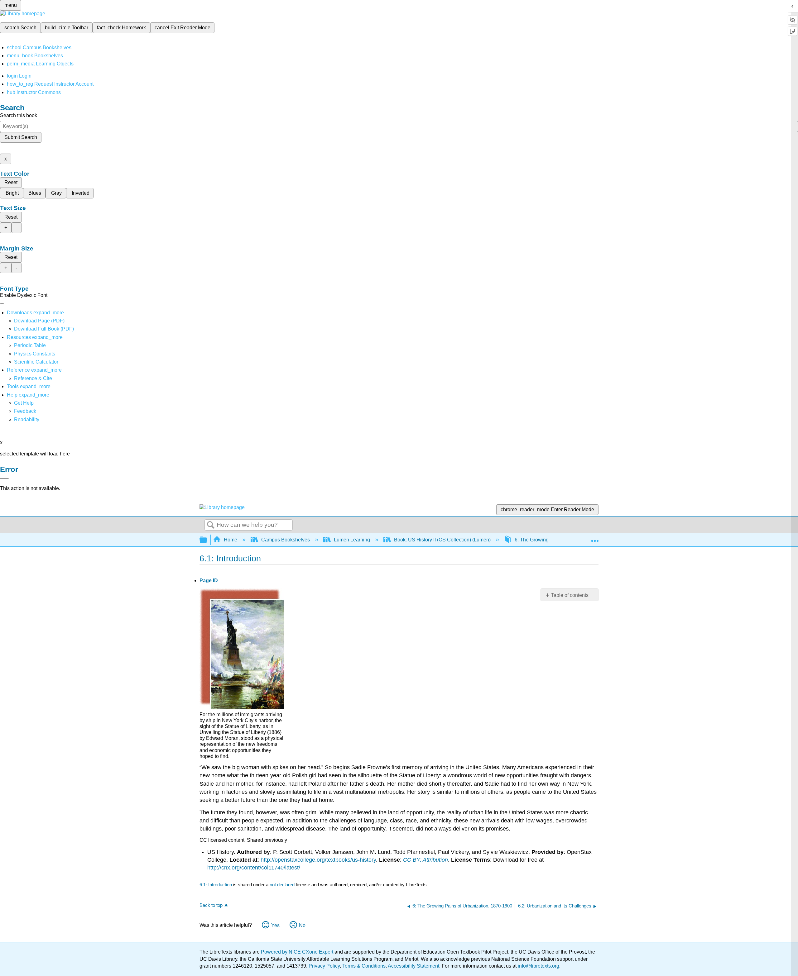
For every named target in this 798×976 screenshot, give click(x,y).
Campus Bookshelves (285, 539)
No (302, 925)
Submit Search (20, 137)
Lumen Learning (352, 539)
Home (230, 539)
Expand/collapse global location (594, 538)
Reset (10, 182)
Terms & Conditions (364, 966)
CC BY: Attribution (425, 860)
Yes (275, 925)
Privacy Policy (324, 966)
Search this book (18, 115)
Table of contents (570, 595)
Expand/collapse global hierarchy (207, 540)
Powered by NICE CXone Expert (297, 952)
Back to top (211, 905)
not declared (283, 884)
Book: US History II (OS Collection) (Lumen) (442, 539)
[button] (25, 411)
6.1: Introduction (216, 884)
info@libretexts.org (538, 966)
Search (210, 525)
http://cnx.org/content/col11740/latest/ (253, 867)
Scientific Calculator (36, 361)
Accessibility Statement (413, 966)
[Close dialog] (4, 478)
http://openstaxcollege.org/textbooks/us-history (318, 860)
